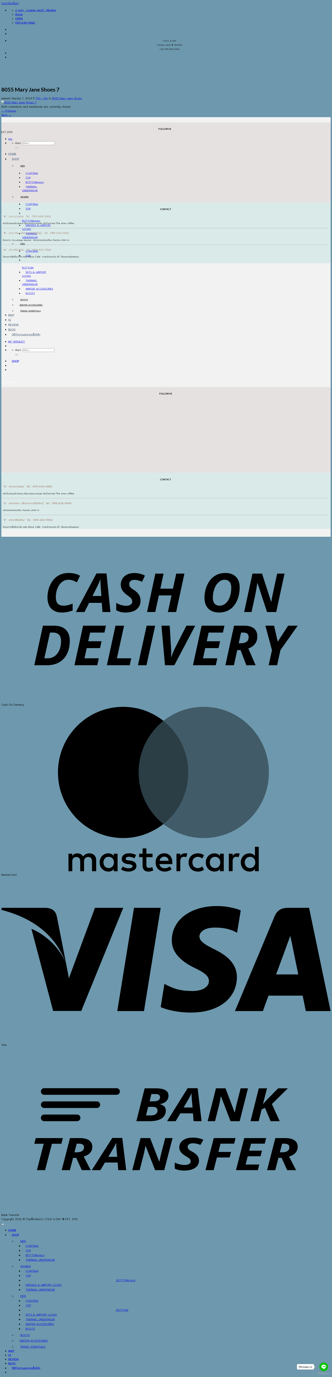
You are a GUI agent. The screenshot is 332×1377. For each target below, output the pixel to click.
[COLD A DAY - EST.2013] (6, 103)
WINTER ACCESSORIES (39, 289)
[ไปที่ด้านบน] (2, 1224)
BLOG (12, 330)
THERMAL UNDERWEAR (30, 188)
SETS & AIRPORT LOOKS (41, 1315)
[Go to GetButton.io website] (323, 1373)
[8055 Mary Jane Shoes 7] (18, 103)
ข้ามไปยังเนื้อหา (10, 3)
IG (9, 320)
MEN (22, 165)
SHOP (15, 159)
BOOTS (30, 293)
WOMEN (24, 196)
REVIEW (13, 325)
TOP (28, 178)
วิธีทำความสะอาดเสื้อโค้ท (26, 335)
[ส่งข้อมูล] (16, 147)
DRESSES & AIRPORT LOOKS (44, 1285)
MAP (11, 315)
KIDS (22, 243)
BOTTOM (31, 182)
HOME (12, 154)
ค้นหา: (18, 143)
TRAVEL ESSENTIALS (30, 310)
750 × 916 (41, 98)
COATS (30, 173)
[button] (10, 139)
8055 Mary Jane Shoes (67, 98)
